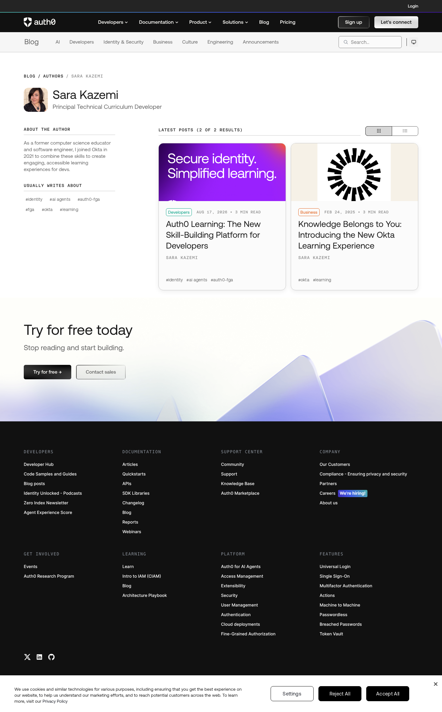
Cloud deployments (240, 624)
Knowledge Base (237, 483)
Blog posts (34, 483)
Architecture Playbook (144, 595)
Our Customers (335, 464)
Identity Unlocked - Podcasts (53, 493)
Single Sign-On (335, 576)
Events (30, 566)
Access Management (242, 576)
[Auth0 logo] (40, 22)
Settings (292, 693)
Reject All (340, 693)
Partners (328, 483)
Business (163, 42)
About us (329, 503)
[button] (354, 22)
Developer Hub (39, 464)
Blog (31, 42)
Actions (327, 595)
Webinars (131, 531)
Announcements (261, 42)
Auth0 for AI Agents (241, 566)
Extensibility (233, 585)
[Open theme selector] (413, 42)
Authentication (236, 614)
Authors (53, 76)
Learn (128, 566)
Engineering (220, 42)
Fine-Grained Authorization (248, 634)
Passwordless (333, 614)
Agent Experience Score (48, 512)
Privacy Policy (55, 701)
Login (413, 6)
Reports (130, 522)
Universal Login (335, 566)
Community (232, 464)
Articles (130, 464)
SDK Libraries (135, 493)
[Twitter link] (27, 657)
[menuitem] (113, 22)
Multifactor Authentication (346, 585)
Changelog (133, 503)
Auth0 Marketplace (240, 493)
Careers (343, 493)
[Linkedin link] (39, 657)
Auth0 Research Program (49, 576)
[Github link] (51, 657)
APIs (126, 483)
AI (58, 42)
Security (229, 595)
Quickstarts (134, 474)
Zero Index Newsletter (46, 503)
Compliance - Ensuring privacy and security (363, 474)
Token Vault (331, 634)
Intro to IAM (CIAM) (141, 576)
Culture (190, 42)
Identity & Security (123, 42)
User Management (239, 605)
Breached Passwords (341, 624)
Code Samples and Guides (50, 474)
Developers (81, 42)
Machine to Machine (340, 605)
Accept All (387, 693)
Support (229, 474)
